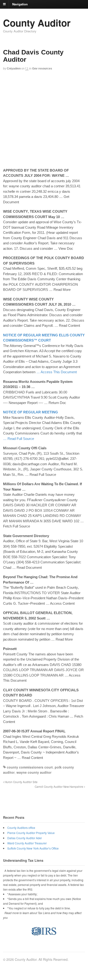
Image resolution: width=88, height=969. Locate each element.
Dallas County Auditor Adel (24, 838)
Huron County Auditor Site (21, 782)
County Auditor (37, 22)
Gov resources (42, 68)
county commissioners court (30, 767)
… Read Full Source (18, 439)
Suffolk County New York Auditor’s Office (33, 848)
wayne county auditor (33, 772)
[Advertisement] (44, 120)
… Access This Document (56, 372)
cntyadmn (14, 68)
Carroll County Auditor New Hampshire (59, 786)
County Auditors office (21, 828)
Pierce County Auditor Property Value (31, 833)
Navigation (20, 4)
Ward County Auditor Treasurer (27, 843)
